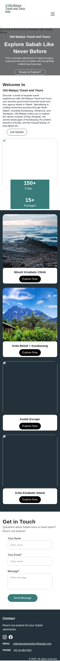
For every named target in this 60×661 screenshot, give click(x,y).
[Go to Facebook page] (11, 637)
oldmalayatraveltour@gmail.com (32, 643)
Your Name (14, 538)
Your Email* (15, 554)
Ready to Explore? (30, 72)
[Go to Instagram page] (5, 637)
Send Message (23, 598)
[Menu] (53, 14)
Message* (14, 571)
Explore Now (30, 499)
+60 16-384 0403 (22, 650)
